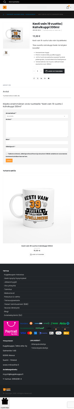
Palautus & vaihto (12, 297)
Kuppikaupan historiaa (14, 275)
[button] (5, 2)
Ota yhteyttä (10, 286)
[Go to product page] (37, 209)
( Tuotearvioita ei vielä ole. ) (52, 30)
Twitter (37, 78)
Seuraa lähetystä (12, 308)
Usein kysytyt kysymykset (15, 278)
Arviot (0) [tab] (7, 85)
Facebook (34, 78)
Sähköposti (10, 147)
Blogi (6, 311)
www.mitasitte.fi (11, 364)
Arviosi (9, 119)
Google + (45, 78)
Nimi (8, 139)
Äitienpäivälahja (39, 344)
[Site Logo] (37, 7)
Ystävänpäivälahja (40, 348)
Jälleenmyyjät (10, 282)
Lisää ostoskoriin (55, 71)
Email (48, 78)
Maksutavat (9, 293)
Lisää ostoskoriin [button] (38, 254)
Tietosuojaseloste (12, 300)
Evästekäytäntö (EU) (13, 315)
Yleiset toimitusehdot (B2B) (16, 304)
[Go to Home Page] (3, 14)
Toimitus (8, 289)
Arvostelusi (11, 113)
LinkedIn (41, 78)
